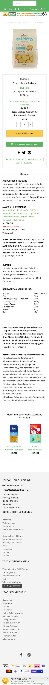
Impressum (7, 549)
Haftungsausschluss (12, 542)
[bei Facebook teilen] (19, 153)
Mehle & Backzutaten (12, 613)
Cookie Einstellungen (12, 539)
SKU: (21, 108)
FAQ (17, 162)
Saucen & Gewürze (11, 623)
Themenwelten (9, 636)
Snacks (5, 606)
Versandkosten (35, 159)
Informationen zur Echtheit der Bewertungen (27, 684)
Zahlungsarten (9, 572)
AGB (4, 533)
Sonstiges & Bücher (11, 629)
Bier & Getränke (9, 632)
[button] (24, 144)
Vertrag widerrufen (12, 586)
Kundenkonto (8, 526)
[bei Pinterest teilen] (29, 153)
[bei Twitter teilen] (24, 153)
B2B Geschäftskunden (12, 529)
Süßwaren (7, 610)
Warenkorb (37, 9)
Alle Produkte (8, 639)
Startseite (10, 23)
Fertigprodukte (9, 619)
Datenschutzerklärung (12, 536)
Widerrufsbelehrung (11, 582)
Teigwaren (21, 23)
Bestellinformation (14, 159)
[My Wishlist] (24, 9)
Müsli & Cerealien (10, 616)
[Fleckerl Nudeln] (35, 434)
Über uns (6, 519)
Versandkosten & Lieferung (15, 569)
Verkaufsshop (8, 523)
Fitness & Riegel (10, 626)
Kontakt (28, 162)
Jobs (4, 546)
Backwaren (7, 600)
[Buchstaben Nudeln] (14, 434)
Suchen (6, 555)
